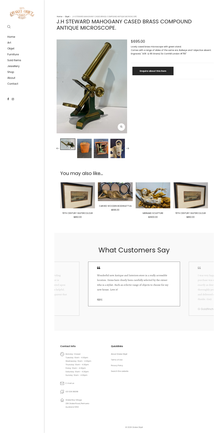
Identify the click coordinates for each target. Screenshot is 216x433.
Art (9, 42)
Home (11, 37)
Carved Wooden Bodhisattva (115, 205)
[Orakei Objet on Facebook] (8, 99)
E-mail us (70, 383)
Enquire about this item (153, 71)
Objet (10, 48)
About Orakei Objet (119, 354)
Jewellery (13, 66)
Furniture (13, 54)
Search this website (119, 371)
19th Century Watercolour (77, 213)
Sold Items (14, 60)
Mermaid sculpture (153, 213)
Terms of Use (116, 359)
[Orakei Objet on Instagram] (13, 99)
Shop (10, 72)
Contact (12, 84)
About (11, 78)
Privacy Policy (117, 365)
